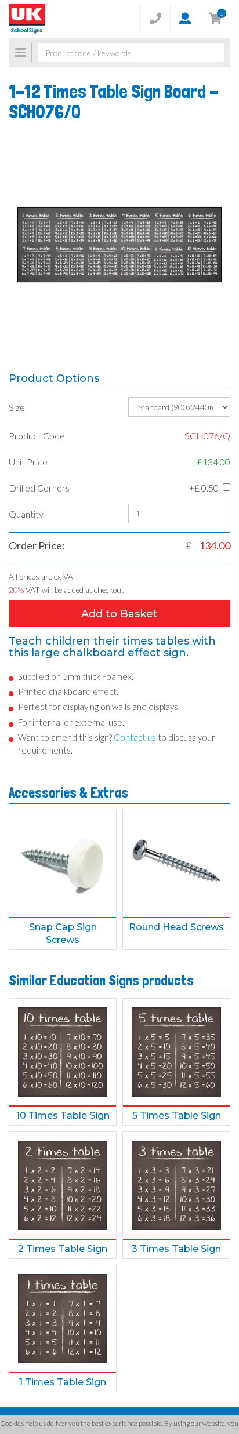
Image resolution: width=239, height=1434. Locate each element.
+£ (204, 487)
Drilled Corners (39, 487)
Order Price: (37, 545)
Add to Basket (119, 613)
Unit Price (28, 461)
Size (17, 407)
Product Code (37, 435)
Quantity (26, 513)
